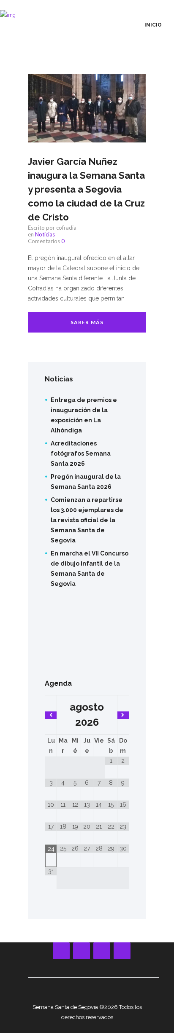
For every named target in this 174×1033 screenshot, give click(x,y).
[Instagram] (101, 950)
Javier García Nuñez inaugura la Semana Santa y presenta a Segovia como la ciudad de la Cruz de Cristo (86, 189)
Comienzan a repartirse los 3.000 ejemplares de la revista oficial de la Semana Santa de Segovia (87, 520)
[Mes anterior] (51, 715)
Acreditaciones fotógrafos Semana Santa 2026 (81, 453)
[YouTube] (81, 950)
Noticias (45, 234)
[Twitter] (122, 950)
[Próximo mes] (123, 715)
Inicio (153, 25)
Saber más (87, 322)
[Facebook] (61, 950)
